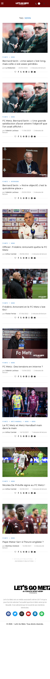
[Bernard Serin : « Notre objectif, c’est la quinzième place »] (25, 162)
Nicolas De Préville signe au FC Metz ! (23, 485)
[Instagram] (21, 613)
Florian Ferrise (10, 314)
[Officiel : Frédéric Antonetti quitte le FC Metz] (25, 224)
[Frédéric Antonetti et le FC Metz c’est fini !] (25, 284)
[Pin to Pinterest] (23, 72)
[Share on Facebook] (18, 72)
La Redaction (10, 68)
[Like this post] (15, 72)
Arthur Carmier (11, 254)
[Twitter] (15, 613)
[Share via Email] (35, 72)
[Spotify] (41, 613)
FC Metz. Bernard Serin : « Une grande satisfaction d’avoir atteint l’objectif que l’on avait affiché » (24, 123)
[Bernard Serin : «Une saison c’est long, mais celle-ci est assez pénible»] (25, 38)
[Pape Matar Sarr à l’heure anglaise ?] (25, 519)
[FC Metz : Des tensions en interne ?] (25, 343)
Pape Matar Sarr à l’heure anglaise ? (23, 542)
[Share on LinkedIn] (26, 72)
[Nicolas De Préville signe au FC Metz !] (25, 462)
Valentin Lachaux (11, 131)
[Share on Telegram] (32, 72)
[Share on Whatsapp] (29, 72)
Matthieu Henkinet (12, 546)
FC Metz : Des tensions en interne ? (22, 366)
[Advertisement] (25, 653)
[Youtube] (28, 613)
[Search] (47, 4)
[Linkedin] (35, 613)
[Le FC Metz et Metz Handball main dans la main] (25, 402)
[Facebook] (8, 613)
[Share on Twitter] (21, 72)
